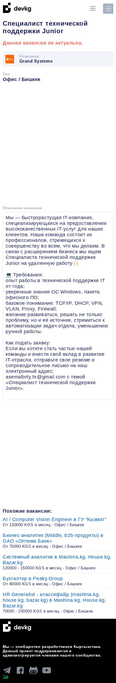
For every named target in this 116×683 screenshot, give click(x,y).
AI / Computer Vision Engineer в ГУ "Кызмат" (54, 522)
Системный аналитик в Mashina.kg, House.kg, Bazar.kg (57, 562)
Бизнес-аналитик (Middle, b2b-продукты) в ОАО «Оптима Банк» (53, 541)
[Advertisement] (58, 146)
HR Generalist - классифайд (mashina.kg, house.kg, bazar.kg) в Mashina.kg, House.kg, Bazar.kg (54, 602)
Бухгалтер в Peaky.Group (42, 581)
